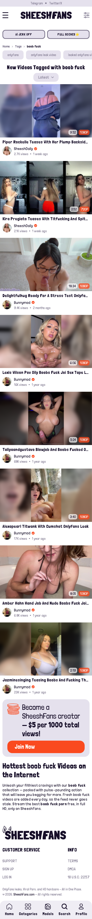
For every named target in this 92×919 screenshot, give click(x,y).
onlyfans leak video (43, 55)
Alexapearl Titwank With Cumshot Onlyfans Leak (45, 526)
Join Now (25, 746)
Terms (73, 861)
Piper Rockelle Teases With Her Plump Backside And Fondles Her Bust (46, 141)
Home (6, 46)
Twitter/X (55, 3)
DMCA (72, 869)
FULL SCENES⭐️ (68, 34)
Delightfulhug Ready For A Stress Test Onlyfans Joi (46, 295)
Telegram (36, 3)
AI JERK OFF (23, 34)
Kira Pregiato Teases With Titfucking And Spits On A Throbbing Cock (46, 218)
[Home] (46, 15)
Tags (18, 46)
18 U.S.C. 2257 (79, 877)
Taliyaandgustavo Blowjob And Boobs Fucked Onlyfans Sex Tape (46, 449)
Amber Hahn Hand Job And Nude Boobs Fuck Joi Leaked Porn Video (46, 603)
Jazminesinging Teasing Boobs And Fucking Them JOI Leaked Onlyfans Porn (46, 679)
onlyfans (13, 55)
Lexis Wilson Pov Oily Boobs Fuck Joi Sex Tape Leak (46, 372)
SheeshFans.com (23, 894)
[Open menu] (87, 15)
